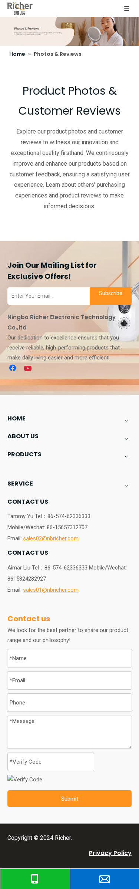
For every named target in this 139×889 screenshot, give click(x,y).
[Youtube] (28, 369)
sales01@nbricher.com (51, 590)
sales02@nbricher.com (51, 538)
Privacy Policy (110, 853)
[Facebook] (13, 369)
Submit (69, 798)
